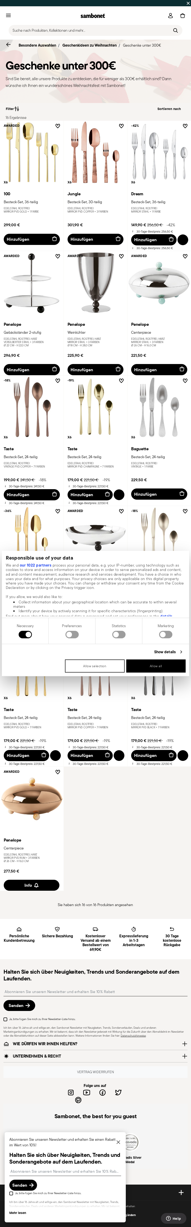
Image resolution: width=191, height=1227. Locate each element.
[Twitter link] (118, 1092)
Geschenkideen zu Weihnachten (89, 45)
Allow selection (94, 666)
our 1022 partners (36, 565)
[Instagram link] (71, 1092)
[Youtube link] (86, 1092)
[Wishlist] (57, 127)
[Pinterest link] (78, 1100)
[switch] (72, 634)
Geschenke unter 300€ (142, 45)
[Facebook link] (102, 1092)
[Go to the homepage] (93, 15)
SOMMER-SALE (54, 3)
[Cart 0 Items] (181, 15)
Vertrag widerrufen (95, 1071)
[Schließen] (118, 1142)
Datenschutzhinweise (133, 1036)
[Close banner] (188, 3)
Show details (165, 652)
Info (28, 885)
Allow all (156, 666)
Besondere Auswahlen (37, 45)
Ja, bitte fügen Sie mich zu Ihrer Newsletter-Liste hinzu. (42, 1019)
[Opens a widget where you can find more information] (173, 1219)
